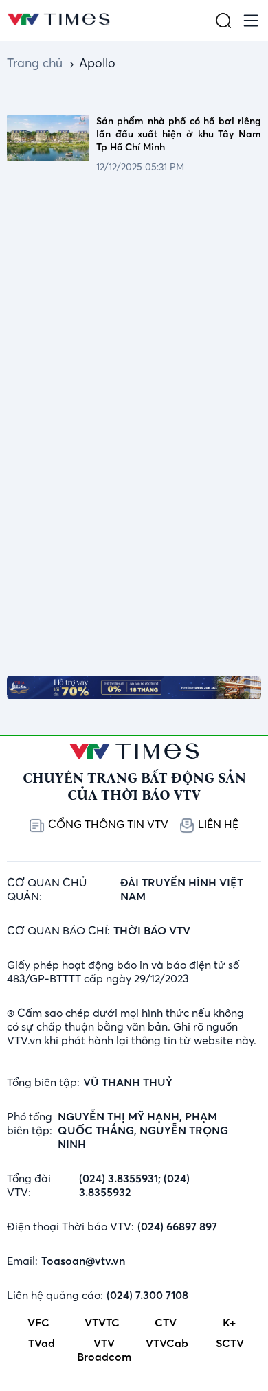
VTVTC (102, 1322)
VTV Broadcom (104, 1350)
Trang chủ (35, 63)
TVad (41, 1343)
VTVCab (167, 1343)
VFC (38, 1322)
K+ (229, 1322)
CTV (166, 1322)
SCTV (230, 1343)
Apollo (97, 63)
